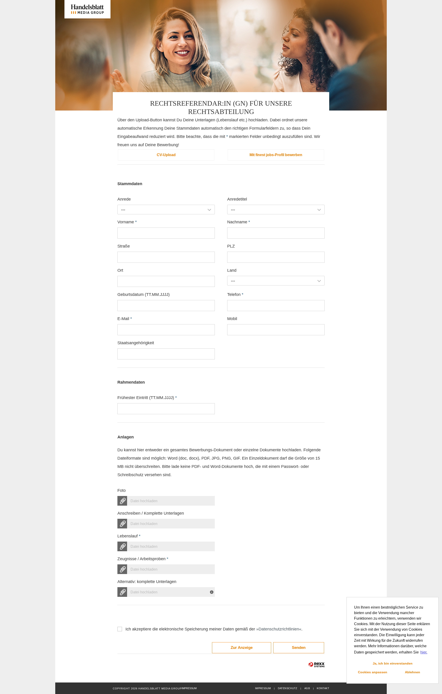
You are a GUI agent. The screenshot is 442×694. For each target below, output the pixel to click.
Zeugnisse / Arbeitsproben (142, 559)
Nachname (238, 222)
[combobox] (166, 209)
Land (231, 270)
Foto (121, 490)
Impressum (263, 688)
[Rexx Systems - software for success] (316, 665)
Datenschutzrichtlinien (279, 629)
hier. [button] (423, 652)
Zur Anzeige (242, 647)
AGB (307, 688)
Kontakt (323, 688)
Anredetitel (237, 199)
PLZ (231, 246)
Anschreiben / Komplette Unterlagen (150, 513)
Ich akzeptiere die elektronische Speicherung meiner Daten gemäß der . (213, 629)
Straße (123, 246)
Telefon (235, 294)
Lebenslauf (128, 536)
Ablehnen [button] (412, 672)
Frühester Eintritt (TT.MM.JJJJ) (147, 397)
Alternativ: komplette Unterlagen (146, 581)
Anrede (124, 199)
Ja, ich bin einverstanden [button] (393, 663)
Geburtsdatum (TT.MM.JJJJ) (143, 294)
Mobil (232, 318)
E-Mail (124, 318)
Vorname (127, 222)
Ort (120, 270)
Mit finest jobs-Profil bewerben (276, 155)
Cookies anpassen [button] (372, 672)
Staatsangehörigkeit (135, 343)
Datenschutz (287, 688)
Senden (298, 647)
